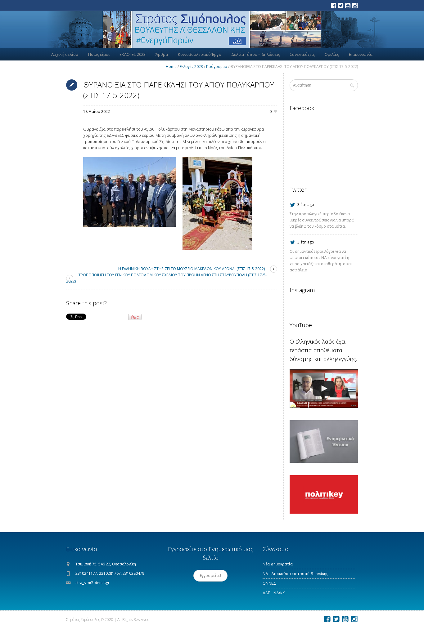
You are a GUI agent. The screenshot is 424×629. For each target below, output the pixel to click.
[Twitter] (340, 5)
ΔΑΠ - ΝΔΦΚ (274, 593)
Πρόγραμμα (216, 66)
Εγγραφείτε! (210, 575)
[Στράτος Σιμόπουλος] (212, 29)
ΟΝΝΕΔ (269, 583)
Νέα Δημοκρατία (278, 564)
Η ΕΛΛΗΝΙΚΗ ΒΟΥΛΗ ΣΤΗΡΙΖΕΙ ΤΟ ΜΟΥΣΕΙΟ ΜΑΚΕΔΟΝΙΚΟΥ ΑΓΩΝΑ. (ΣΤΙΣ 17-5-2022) (191, 268)
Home (171, 66)
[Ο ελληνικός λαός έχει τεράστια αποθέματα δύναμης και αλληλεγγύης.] (324, 388)
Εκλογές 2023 (191, 66)
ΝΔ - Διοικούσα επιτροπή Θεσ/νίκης (295, 573)
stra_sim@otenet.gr (92, 582)
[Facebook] (333, 5)
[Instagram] (355, 5)
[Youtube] (348, 5)
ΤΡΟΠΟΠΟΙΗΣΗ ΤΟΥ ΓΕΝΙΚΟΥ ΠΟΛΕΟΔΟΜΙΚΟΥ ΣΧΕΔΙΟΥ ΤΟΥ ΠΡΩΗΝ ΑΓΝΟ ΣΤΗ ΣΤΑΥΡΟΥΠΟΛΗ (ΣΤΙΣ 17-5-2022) (166, 278)
